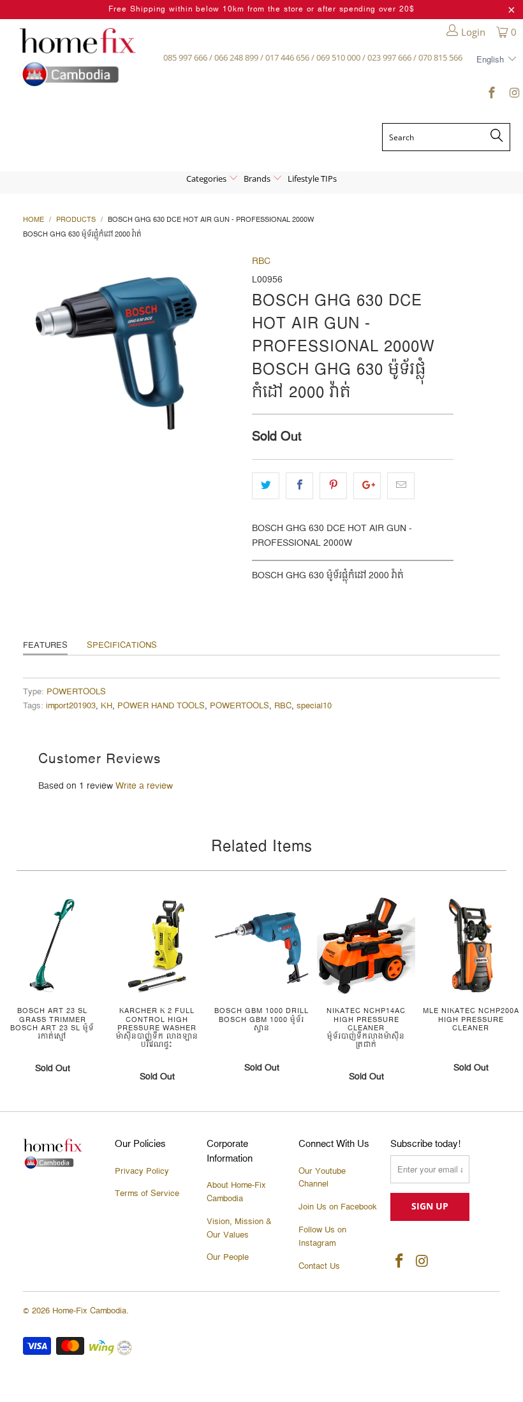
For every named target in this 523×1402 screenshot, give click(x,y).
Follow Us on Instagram (322, 1236)
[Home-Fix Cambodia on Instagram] (513, 95)
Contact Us (319, 1266)
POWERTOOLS (76, 692)
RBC (261, 261)
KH (106, 706)
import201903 (71, 706)
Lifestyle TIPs (312, 178)
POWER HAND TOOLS (161, 706)
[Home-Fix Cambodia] (77, 57)
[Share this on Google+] (367, 485)
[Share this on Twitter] (265, 485)
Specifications (122, 645)
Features (45, 645)
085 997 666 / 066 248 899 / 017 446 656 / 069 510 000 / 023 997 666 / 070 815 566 (312, 57)
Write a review (144, 786)
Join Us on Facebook (337, 1207)
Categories (207, 178)
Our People (228, 1257)
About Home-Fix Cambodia (236, 1192)
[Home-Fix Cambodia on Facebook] (491, 95)
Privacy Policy (142, 1171)
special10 (314, 706)
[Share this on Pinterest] (333, 485)
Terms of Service (147, 1193)
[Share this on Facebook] (299, 485)
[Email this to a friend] (401, 485)
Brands (258, 178)
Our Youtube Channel (322, 1178)
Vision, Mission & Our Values (239, 1228)
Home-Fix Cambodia (89, 1310)
